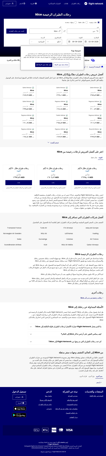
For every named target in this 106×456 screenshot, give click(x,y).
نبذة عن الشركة (73, 396)
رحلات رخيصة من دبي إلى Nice (91, 298)
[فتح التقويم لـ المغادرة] (85, 41)
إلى (60, 27)
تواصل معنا (48, 396)
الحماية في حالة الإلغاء (96, 396)
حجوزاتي (49, 409)
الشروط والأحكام (72, 400)
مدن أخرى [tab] (99, 376)
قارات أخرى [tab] (83, 376)
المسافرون (58, 38)
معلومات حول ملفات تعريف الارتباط (66, 409)
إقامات (66, 3)
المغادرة (96, 38)
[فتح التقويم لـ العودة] (69, 41)
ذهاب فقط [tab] (94, 158)
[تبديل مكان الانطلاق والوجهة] (64, 31)
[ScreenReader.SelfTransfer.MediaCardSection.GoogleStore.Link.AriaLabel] (19, 415)
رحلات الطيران (75, 3)
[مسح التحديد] (31, 31)
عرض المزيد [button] (54, 142)
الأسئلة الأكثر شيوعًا (46, 400)
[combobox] (83, 31)
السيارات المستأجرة (55, 3)
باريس (98, 382)
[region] (52, 58)
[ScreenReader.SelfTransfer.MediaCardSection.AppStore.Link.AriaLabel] (19, 408)
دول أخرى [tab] (92, 376)
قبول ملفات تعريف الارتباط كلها (43, 64)
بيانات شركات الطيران (45, 404)
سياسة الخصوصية (72, 404)
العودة (81, 38)
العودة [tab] (100, 158)
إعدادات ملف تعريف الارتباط (61, 64)
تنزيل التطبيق (73, 417)
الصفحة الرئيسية (94, 67)
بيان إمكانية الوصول (72, 413)
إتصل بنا (29, 448)
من (98, 27)
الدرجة (43, 38)
